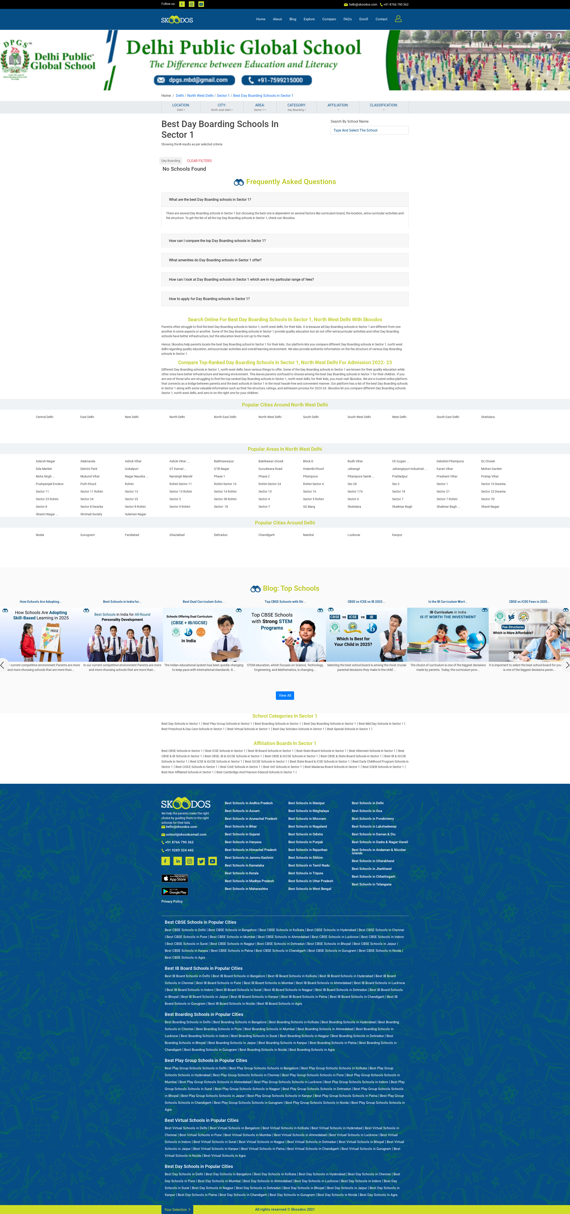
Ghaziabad (177, 535)
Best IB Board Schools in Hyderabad (346, 976)
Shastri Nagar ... (47, 514)
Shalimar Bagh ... (448, 506)
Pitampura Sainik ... (361, 476)
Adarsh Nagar (45, 461)
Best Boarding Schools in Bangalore (240, 1022)
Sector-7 (264, 506)
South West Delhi (359, 417)
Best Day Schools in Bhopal (303, 1188)
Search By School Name (349, 121)
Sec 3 (395, 484)
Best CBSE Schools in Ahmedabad (283, 937)
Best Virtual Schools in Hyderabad (336, 1128)
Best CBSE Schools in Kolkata (281, 930)
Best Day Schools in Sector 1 (180, 723)
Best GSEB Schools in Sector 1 (383, 767)
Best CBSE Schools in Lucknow (335, 937)
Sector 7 (397, 499)
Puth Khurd (88, 484)
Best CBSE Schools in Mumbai (232, 937)
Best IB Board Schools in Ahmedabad (323, 983)
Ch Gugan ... (400, 461)
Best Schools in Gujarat (242, 834)
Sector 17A (355, 491)
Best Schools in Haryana (243, 842)
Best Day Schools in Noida (337, 1195)
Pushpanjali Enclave (49, 484)
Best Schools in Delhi (368, 803)
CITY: (221, 107)
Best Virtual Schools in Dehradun (311, 1142)
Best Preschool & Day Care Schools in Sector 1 (193, 729)
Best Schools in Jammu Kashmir (249, 857)
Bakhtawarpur (224, 461)
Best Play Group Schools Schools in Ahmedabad (215, 1082)
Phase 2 (264, 476)
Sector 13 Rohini (180, 491)
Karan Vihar (445, 469)
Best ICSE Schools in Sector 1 (225, 751)
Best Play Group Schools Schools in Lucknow (288, 1082)
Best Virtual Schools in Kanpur (215, 1149)
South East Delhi (448, 417)
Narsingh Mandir (181, 476)
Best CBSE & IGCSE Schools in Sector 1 (291, 756)
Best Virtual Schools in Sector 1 (248, 729)
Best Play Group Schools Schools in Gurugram (248, 1103)
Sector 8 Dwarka (91, 506)
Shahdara (488, 417)
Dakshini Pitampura (450, 461)
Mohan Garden (491, 469)
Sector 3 (175, 499)
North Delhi (177, 417)
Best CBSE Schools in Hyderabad (331, 930)
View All (285, 695)
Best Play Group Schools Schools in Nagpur (247, 1089)
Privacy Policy (172, 901)
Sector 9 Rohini (179, 506)
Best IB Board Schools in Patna (304, 997)
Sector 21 (443, 491)
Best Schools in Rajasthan (307, 850)
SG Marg (309, 506)
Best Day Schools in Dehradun (258, 1188)
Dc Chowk (488, 461)
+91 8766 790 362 (179, 842)
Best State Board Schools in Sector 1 (321, 751)
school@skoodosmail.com (185, 834)
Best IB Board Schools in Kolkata (292, 976)
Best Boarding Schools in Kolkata (294, 1022)
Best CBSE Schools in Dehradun (281, 944)
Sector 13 (131, 491)
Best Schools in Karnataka (244, 865)
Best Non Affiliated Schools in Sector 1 (187, 772)
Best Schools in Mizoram (307, 818)
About (277, 19)
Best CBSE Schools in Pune (187, 937)
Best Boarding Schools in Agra (312, 1050)
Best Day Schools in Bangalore (228, 1174)
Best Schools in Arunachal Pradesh (251, 818)
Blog (292, 19)
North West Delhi (200, 95)
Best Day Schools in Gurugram (292, 1195)
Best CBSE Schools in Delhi (185, 930)
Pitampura (310, 476)
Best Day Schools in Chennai (369, 1174)
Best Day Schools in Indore (361, 1181)
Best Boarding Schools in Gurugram (210, 1050)
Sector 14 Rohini (225, 491)
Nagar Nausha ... (137, 476)
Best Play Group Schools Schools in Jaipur (213, 1096)
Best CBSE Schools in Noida (380, 951)
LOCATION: (181, 107)
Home (260, 19)
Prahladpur (400, 476)
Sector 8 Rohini (135, 506)
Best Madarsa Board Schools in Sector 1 (332, 767)
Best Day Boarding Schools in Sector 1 (263, 95)
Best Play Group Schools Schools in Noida (317, 1103)
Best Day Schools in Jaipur (347, 1188)
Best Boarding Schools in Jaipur (232, 1043)
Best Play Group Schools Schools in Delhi (196, 1068)
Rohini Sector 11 (180, 484)
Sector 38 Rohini (225, 499)
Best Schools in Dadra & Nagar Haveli (380, 842)
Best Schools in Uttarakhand (373, 861)
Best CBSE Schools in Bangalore (232, 930)
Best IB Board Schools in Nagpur (288, 990)
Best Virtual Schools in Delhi (186, 1128)
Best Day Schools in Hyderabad (322, 1174)
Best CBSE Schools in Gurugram (332, 951)
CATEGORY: (296, 107)
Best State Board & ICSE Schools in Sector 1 (320, 761)
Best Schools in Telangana (371, 884)
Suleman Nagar (135, 514)
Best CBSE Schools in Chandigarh (281, 951)
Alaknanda (87, 461)
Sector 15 (265, 491)
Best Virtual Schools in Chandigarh (313, 1149)
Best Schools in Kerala (242, 873)
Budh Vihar (355, 461)
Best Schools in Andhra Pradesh (249, 803)
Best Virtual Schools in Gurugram (366, 1149)
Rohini (129, 484)
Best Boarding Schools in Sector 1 (278, 723)
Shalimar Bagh (402, 506)
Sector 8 (41, 506)
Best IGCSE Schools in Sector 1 (266, 761)
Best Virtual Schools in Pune (200, 1135)
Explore (309, 19)
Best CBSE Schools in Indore (382, 937)
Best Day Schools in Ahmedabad (267, 1181)
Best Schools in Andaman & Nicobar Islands (379, 851)
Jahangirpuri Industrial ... (409, 469)
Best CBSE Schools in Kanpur (186, 951)
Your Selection (176, 1210)
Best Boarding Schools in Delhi (188, 1022)
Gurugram (87, 535)
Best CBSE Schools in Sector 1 (182, 751)
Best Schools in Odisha (305, 834)
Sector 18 (398, 491)
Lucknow (354, 535)
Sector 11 (42, 491)
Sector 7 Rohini (447, 499)
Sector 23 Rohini (47, 499)
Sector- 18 (221, 506)
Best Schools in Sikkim (305, 857)
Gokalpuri (131, 469)
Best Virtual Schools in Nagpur (262, 1142)
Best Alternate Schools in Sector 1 (372, 751)
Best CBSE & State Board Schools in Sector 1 (351, 756)
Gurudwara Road (270, 469)
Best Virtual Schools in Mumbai (247, 1135)
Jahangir (354, 469)
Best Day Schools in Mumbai (219, 1181)
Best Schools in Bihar (241, 826)
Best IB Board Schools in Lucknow (379, 983)
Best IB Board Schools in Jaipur (204, 997)
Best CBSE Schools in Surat (187, 944)
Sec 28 (352, 484)
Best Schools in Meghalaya (308, 811)
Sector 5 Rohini (313, 499)
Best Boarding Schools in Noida (263, 1050)
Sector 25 (131, 499)
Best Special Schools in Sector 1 (348, 729)
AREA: (259, 107)
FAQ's (348, 19)
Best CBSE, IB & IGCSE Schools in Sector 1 (233, 756)
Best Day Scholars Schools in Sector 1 (298, 729)
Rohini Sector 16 (225, 484)
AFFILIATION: (338, 105)
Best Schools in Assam (242, 811)
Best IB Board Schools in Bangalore (239, 976)
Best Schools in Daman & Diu (373, 834)
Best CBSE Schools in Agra (185, 958)
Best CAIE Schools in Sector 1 (240, 767)
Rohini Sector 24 (270, 484)
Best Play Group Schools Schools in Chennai (246, 1075)
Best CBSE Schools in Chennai (381, 930)
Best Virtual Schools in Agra (225, 1156)
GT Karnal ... (178, 469)
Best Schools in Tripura (305, 873)
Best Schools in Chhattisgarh (373, 876)
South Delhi (311, 417)
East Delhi (87, 417)
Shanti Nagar (490, 506)
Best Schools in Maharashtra (246, 889)
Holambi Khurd (313, 469)
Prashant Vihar (447, 476)
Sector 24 (87, 499)
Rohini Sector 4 (313, 484)
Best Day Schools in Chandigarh (243, 1195)
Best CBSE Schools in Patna (232, 951)
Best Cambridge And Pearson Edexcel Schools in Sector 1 (255, 772)
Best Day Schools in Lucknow (316, 1181)
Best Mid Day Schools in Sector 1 (381, 723)
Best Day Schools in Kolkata (275, 1174)
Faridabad (132, 535)
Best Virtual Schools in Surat (214, 1142)
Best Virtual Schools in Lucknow (353, 1135)
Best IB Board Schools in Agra (279, 1004)
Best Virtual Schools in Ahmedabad (300, 1135)
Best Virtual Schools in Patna (263, 1149)
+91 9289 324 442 (179, 850)
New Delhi (131, 417)
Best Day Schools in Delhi (184, 1174)
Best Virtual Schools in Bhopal (361, 1142)
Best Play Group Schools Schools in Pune (313, 1075)
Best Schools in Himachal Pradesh (251, 850)
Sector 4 (264, 499)
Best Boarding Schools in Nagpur (304, 1036)
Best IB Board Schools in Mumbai (268, 983)
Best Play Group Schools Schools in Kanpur (279, 1096)
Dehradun (221, 535)
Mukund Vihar (90, 476)
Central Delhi (44, 417)
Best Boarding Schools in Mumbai (269, 1029)
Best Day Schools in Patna (197, 1195)
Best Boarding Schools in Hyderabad (349, 1022)
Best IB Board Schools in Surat (239, 990)
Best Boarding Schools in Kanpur (283, 1043)
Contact (381, 19)
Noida (40, 535)
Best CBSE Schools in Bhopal (329, 944)
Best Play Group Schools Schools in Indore (356, 1082)
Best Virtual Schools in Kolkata (286, 1128)
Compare (329, 19)
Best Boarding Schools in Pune (219, 1029)
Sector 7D (488, 499)
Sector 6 (353, 499)
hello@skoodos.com (362, 4)
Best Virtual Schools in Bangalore (235, 1128)
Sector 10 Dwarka (493, 484)
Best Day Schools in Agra (378, 1195)
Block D (308, 461)
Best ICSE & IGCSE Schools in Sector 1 (216, 761)
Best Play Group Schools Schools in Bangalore (264, 1068)
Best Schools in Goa (367, 811)
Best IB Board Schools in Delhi (187, 976)
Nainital (308, 535)
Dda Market (44, 469)
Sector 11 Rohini (91, 491)
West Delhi (399, 417)
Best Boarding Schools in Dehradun (358, 1036)
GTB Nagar (221, 469)
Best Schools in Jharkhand (371, 869)
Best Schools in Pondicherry (373, 818)
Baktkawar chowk (271, 461)
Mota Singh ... (45, 476)
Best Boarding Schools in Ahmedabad (325, 1029)
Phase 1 (219, 476)
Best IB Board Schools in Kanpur (255, 997)
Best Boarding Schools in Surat (254, 1036)
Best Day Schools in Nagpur (212, 1188)
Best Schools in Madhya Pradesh (249, 881)
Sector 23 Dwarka (493, 491)
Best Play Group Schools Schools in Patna (346, 1096)
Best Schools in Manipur (306, 803)
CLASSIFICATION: (384, 105)
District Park (88, 469)
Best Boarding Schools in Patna (333, 1043)
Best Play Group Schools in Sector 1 (227, 723)
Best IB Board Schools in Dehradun (341, 990)
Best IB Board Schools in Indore (190, 990)
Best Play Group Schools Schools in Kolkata (334, 1068)
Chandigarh (267, 535)
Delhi (180, 95)
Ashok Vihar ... (179, 461)
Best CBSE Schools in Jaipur (375, 944)
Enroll (363, 19)
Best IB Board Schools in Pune (218, 983)
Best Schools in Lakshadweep (374, 826)
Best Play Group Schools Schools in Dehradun (317, 1089)
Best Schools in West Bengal (309, 889)
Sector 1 (223, 95)
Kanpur (397, 535)
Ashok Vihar (133, 461)
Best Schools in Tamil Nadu (309, 865)
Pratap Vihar (490, 476)
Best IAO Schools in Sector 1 (282, 767)
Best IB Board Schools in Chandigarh (357, 997)
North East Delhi (225, 417)
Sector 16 (309, 491)
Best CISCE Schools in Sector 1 (196, 767)
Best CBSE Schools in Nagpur (232, 944)
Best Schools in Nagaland (307, 826)
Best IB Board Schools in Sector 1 (271, 751)
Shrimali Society (91, 514)
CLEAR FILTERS (199, 161)
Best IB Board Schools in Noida (231, 1004)
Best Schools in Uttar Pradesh (310, 881)
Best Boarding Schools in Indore (204, 1036)
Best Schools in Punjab (305, 842)
